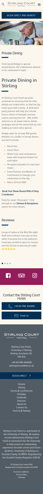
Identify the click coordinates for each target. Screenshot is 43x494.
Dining (21, 387)
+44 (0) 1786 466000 (24, 306)
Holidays (21, 394)
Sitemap (21, 477)
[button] (2, 263)
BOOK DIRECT (19, 375)
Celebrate (21, 397)
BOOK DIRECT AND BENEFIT (21, 15)
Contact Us (21, 407)
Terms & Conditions (21, 472)
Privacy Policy (21, 474)
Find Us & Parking (21, 410)
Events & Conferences (21, 390)
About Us (21, 404)
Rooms (21, 384)
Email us (24, 315)
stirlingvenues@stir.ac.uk (21, 365)
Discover (21, 400)
